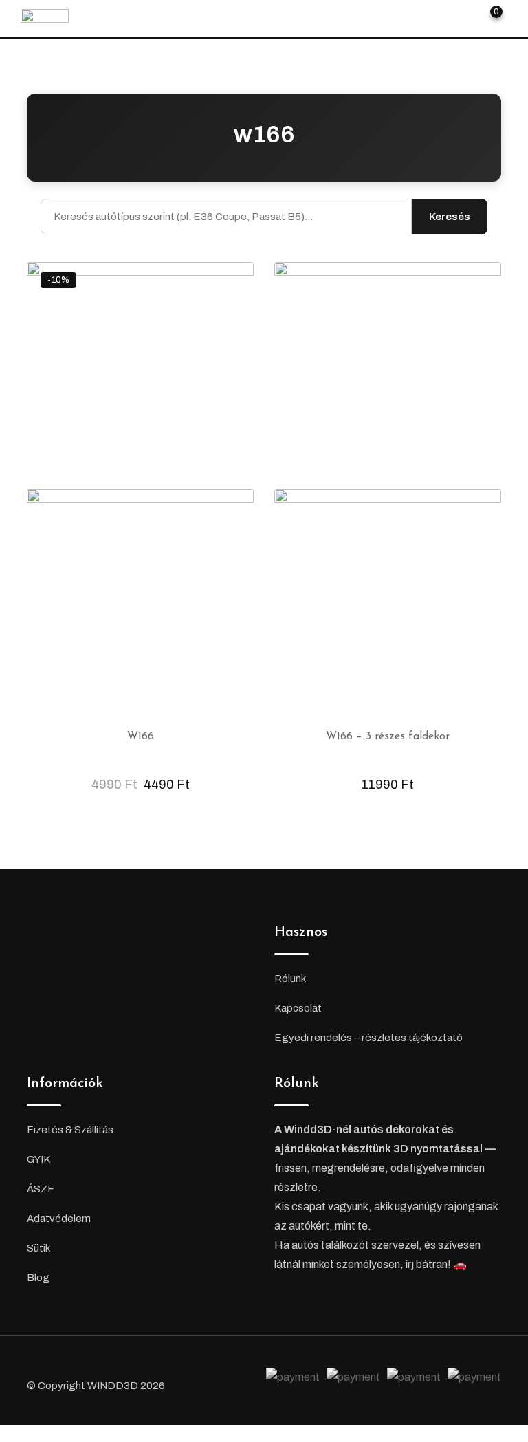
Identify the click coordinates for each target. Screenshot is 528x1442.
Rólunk (290, 978)
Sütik (38, 1248)
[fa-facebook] (203, 1379)
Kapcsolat (298, 1008)
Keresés (449, 216)
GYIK (38, 1159)
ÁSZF (40, 1188)
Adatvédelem (59, 1218)
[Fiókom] (465, 17)
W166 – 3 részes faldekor (388, 736)
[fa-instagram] (228, 1379)
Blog (38, 1277)
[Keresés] (442, 17)
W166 (140, 736)
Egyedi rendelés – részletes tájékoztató (368, 1037)
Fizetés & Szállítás (70, 1129)
